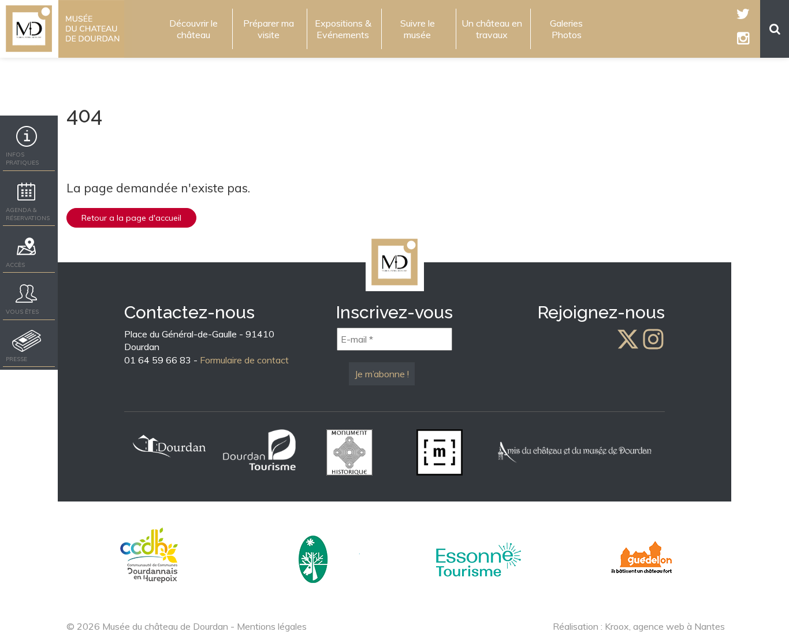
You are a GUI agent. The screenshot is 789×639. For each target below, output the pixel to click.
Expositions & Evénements (343, 28)
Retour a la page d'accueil (131, 218)
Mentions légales (272, 626)
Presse (16, 359)
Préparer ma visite (268, 28)
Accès (15, 265)
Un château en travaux (492, 28)
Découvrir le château (193, 28)
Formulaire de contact (244, 360)
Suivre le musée (417, 28)
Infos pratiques (22, 158)
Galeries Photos (566, 28)
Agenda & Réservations (28, 214)
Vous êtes (22, 311)
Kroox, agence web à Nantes (665, 626)
